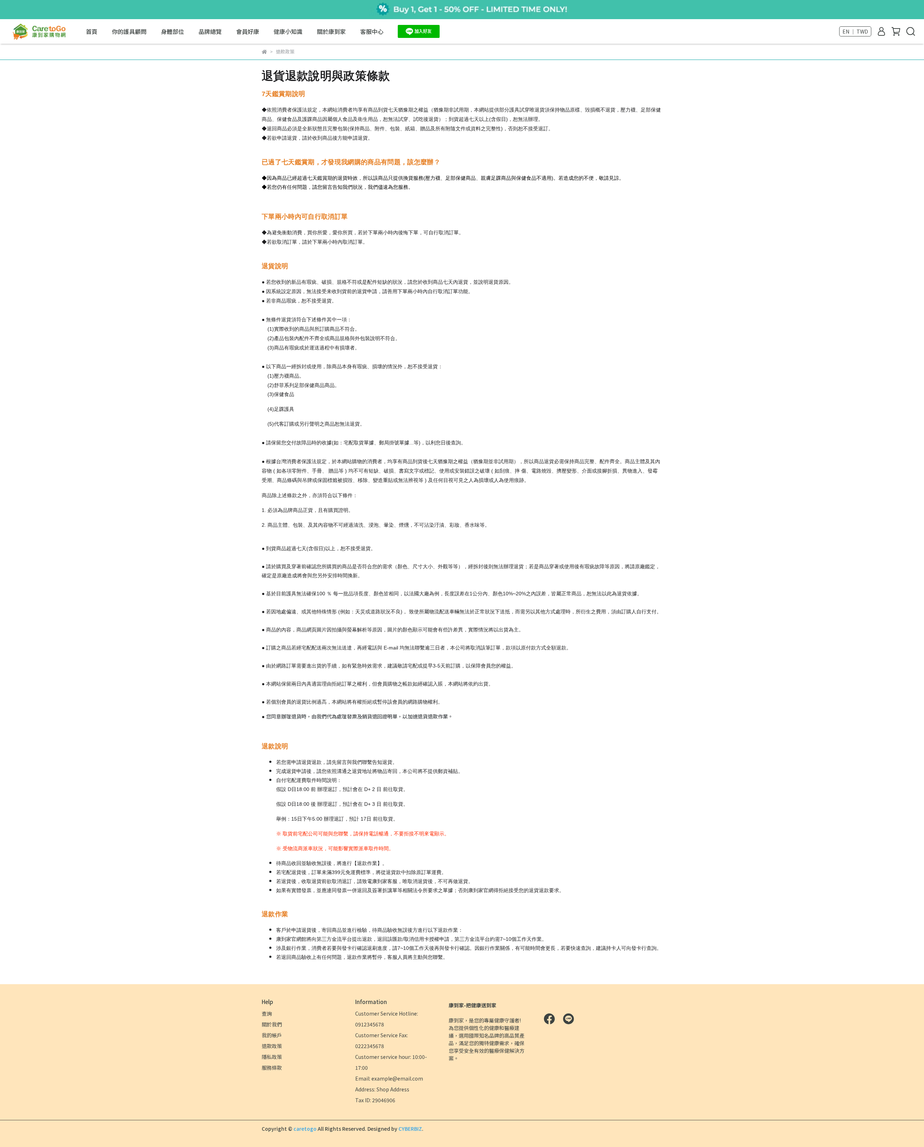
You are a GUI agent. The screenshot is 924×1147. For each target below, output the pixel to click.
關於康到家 (331, 31)
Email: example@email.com (389, 1078)
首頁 (91, 31)
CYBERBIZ (410, 1128)
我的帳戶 (272, 1035)
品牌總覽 (210, 31)
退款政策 (272, 1046)
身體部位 (172, 31)
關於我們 (272, 1024)
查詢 (267, 1013)
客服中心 (371, 31)
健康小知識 (288, 31)
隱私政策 (272, 1056)
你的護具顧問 (129, 31)
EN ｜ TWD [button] (855, 31)
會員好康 (247, 31)
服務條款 (272, 1067)
